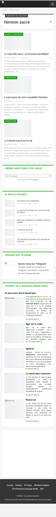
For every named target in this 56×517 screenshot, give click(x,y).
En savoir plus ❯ (32, 319)
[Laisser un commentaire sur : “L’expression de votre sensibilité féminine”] (51, 101)
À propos (28, 485)
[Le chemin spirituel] (10, 232)
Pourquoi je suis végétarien (28, 201)
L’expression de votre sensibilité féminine (26, 97)
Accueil (10, 485)
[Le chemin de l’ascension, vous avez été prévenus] (10, 213)
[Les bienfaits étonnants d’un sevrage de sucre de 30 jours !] (10, 242)
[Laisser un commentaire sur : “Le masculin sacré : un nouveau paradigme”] (51, 57)
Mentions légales (41, 485)
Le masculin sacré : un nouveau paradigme (26, 54)
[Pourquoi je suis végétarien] (10, 203)
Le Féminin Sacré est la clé (18, 140)
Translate (35, 180)
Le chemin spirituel (24, 230)
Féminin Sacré (10, 78)
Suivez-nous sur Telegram (32, 263)
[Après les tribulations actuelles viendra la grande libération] (10, 222)
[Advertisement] (28, 456)
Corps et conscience (13, 34)
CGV (42, 489)
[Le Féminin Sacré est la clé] (18, 128)
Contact (18, 485)
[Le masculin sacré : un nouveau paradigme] (18, 41)
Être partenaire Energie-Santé (25, 489)
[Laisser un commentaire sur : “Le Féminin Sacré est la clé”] (51, 144)
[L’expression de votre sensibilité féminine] (18, 85)
